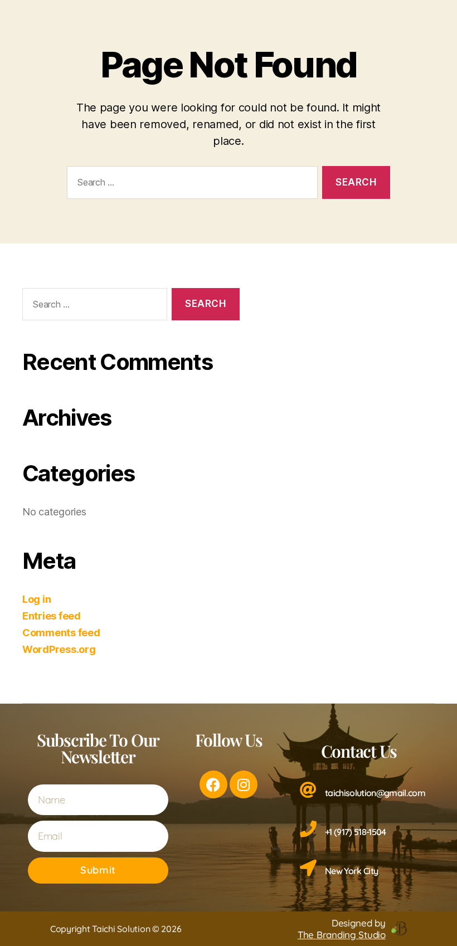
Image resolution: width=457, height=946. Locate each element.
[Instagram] (243, 784)
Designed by (342, 928)
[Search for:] (190, 184)
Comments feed (61, 632)
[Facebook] (213, 784)
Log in (36, 599)
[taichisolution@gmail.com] (308, 790)
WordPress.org (59, 649)
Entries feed (51, 616)
